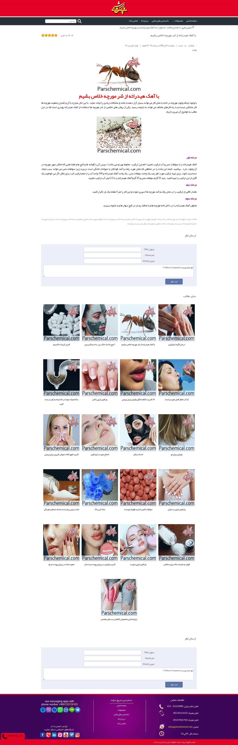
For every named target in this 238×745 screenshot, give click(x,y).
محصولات (178, 20)
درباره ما (144, 20)
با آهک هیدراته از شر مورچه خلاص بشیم (138, 27)
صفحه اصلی (191, 20)
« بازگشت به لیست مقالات (187, 48)
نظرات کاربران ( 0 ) (131, 46)
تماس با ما (133, 20)
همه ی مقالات (172, 27)
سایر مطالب (189, 296)
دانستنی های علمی (160, 20)
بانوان (161, 27)
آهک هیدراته (71, 107)
